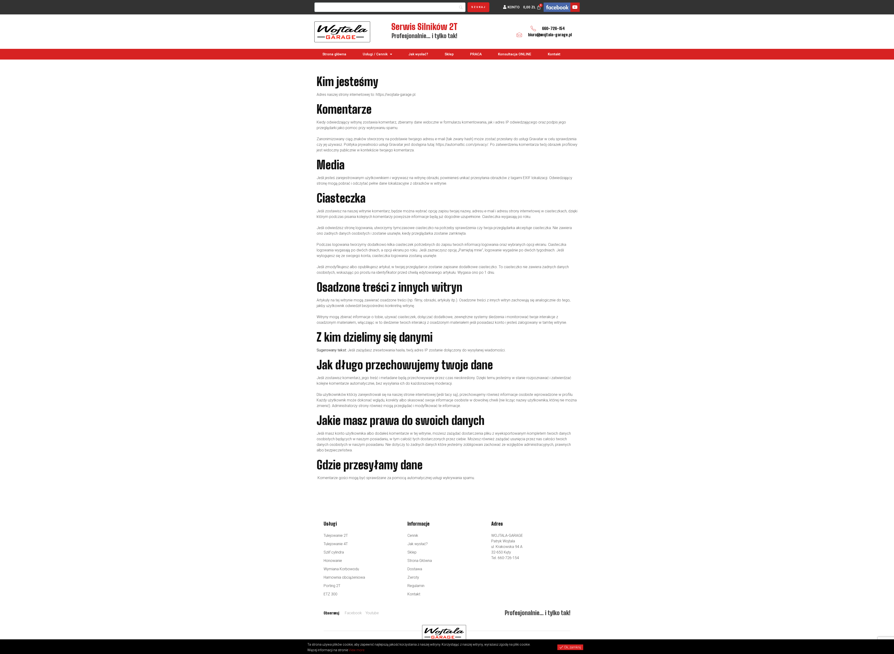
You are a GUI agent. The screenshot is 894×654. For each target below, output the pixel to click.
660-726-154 (553, 28)
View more (356, 650)
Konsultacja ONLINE (514, 54)
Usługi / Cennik (375, 54)
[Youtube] (575, 7)
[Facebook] (557, 7)
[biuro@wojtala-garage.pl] (519, 35)
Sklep (449, 54)
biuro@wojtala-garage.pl (550, 34)
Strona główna (334, 54)
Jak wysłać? (418, 54)
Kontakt (554, 54)
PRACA (476, 54)
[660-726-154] (533, 28)
